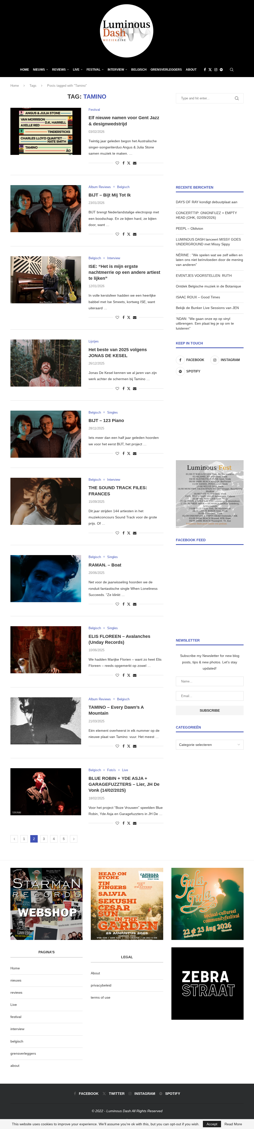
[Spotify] (221, 69)
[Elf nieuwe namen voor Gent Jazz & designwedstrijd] (45, 131)
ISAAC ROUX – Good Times (198, 297)
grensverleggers (23, 1053)
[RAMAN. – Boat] (45, 578)
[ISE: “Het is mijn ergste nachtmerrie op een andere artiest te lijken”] (45, 279)
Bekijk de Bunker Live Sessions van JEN (207, 308)
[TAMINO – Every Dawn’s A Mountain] (45, 720)
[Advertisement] (210, 144)
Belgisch (139, 69)
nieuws (39, 69)
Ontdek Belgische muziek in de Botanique (208, 286)
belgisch (16, 1041)
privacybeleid (101, 985)
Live (76, 69)
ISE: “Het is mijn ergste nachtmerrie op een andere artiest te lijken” (124, 272)
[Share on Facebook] (124, 163)
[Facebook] (205, 69)
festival (15, 1017)
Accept (212, 1124)
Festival (93, 69)
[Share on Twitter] (128, 163)
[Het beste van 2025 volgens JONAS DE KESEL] (45, 363)
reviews (16, 992)
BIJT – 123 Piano (106, 420)
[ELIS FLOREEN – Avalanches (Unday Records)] (45, 649)
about (14, 1066)
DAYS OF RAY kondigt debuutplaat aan (206, 202)
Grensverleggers (166, 69)
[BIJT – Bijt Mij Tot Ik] (45, 208)
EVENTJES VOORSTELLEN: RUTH (204, 276)
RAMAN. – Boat (105, 565)
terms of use (100, 997)
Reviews (59, 69)
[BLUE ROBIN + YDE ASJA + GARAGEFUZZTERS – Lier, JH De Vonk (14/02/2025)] (45, 791)
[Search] (231, 69)
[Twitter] (210, 69)
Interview (116, 69)
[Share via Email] (134, 163)
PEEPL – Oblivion (189, 228)
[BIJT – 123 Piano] (45, 434)
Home (24, 69)
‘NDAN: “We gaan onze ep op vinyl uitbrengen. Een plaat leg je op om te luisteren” (205, 323)
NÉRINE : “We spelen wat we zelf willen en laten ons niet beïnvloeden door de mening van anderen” (209, 260)
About (191, 69)
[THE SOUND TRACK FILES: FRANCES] (45, 501)
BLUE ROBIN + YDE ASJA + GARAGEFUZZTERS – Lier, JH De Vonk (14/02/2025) (124, 784)
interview (17, 1029)
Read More (233, 1124)
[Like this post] (117, 163)
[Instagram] (215, 69)
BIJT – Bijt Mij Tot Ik (110, 195)
